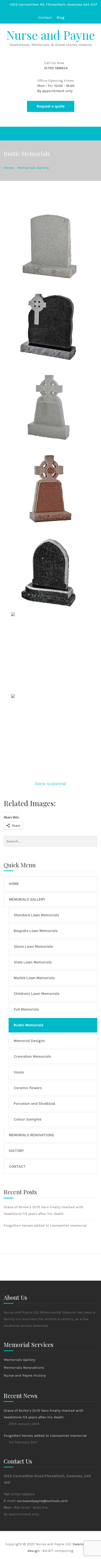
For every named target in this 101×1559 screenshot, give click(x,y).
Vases (19, 1072)
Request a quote (50, 106)
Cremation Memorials (32, 1056)
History (16, 1151)
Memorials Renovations (31, 1135)
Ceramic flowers (28, 1088)
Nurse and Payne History (25, 1375)
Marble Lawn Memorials (34, 978)
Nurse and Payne (50, 34)
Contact (45, 17)
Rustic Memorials (28, 1025)
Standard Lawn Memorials (36, 915)
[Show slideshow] (50, 784)
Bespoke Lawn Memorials (36, 931)
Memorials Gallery (27, 899)
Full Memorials (26, 1009)
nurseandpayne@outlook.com (42, 1501)
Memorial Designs (29, 1041)
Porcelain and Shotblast (34, 1103)
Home (14, 883)
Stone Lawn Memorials (33, 946)
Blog (60, 17)
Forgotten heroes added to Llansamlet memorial (45, 1225)
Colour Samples (27, 1119)
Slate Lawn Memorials (33, 962)
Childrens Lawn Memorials (36, 993)
